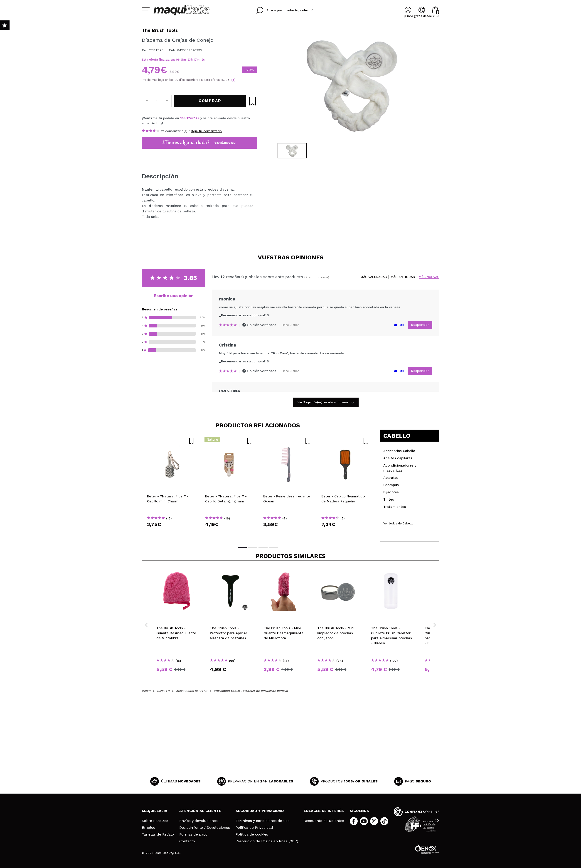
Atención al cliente (200, 811)
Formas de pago (193, 834)
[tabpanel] (352, 84)
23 (189, 59)
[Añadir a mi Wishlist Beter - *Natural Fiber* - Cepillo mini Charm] (171, 441)
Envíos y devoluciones (198, 821)
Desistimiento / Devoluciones (204, 827)
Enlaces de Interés (324, 811)
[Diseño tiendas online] (427, 848)
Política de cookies (252, 834)
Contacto (187, 841)
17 (195, 59)
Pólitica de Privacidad (254, 827)
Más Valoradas (373, 277)
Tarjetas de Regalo (158, 834)
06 (178, 59)
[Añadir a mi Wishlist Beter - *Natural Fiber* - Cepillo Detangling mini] (229, 441)
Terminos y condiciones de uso (263, 821)
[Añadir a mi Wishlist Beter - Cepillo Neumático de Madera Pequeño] (345, 441)
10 (182, 118)
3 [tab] (263, 547)
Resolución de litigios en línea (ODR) (267, 841)
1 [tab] (242, 547)
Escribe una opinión (174, 295)
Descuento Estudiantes (324, 821)
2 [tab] (252, 547)
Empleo (148, 827)
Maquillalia (154, 811)
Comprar (170, 532)
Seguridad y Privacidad (260, 811)
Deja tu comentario (206, 131)
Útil (400, 325)
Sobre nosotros (155, 821)
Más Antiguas (403, 277)
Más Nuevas (429, 277)
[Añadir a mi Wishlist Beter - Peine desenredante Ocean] (287, 441)
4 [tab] (273, 547)
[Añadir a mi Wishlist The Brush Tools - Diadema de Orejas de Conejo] (252, 101)
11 (201, 59)
